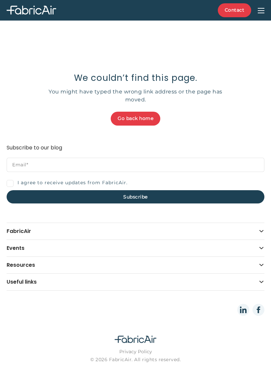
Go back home (135, 118)
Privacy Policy (135, 352)
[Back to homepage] (48, 10)
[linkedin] (243, 310)
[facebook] (258, 310)
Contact (235, 10)
